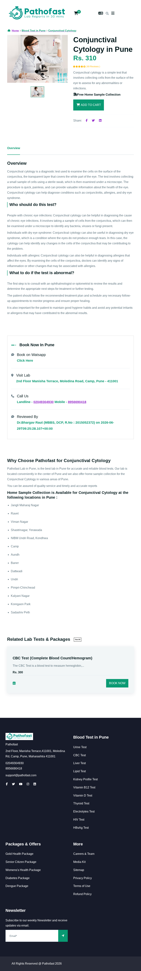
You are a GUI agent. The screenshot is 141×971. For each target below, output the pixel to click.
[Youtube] (21, 784)
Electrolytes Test (84, 811)
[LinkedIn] (34, 784)
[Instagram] (28, 784)
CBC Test (79, 755)
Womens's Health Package (23, 870)
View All (77, 639)
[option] (37, 59)
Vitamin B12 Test (84, 787)
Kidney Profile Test (85, 779)
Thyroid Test (81, 803)
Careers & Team (83, 853)
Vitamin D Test (82, 795)
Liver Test (79, 763)
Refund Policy (82, 894)
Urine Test (79, 747)
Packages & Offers (23, 844)
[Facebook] (86, 120)
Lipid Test (79, 771)
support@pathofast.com (21, 775)
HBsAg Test (81, 827)
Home (15, 30)
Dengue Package (17, 886)
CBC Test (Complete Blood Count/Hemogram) (52, 658)
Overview (13, 148)
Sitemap (78, 870)
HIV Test (78, 819)
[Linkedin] (100, 120)
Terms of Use (81, 886)
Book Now (117, 683)
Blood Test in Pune (91, 737)
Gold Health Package (19, 853)
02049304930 (43, 402)
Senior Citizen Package (21, 861)
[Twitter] (93, 120)
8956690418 (77, 402)
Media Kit (79, 861)
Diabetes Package (18, 878)
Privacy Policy (82, 878)
